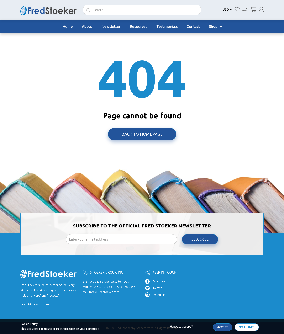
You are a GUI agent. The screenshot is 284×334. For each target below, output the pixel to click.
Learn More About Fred (35, 304)
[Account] (261, 9)
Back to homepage (142, 134)
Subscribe (200, 239)
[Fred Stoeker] (48, 9)
